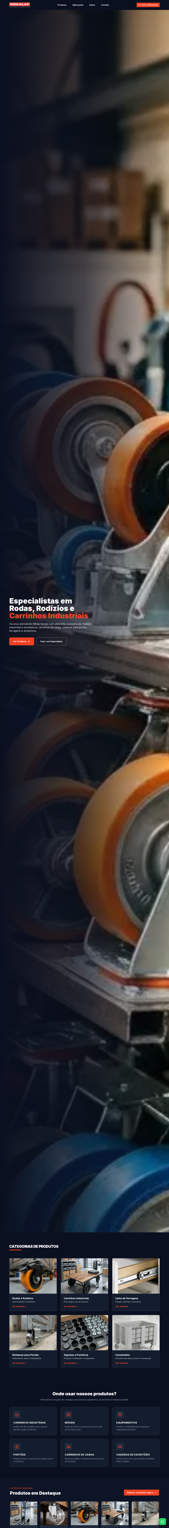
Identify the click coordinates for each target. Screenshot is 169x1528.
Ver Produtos (21, 641)
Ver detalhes (20, 1306)
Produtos (62, 5)
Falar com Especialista (51, 641)
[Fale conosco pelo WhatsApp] (162, 1521)
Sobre (92, 5)
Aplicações (77, 5)
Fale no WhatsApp (150, 5)
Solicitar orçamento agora (140, 1492)
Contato (105, 5)
